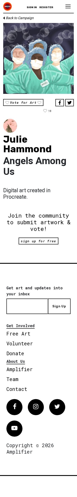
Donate (15, 353)
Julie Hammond (27, 144)
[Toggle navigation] (68, 6)
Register (46, 7)
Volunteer (19, 343)
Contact (16, 389)
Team (12, 379)
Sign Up (59, 306)
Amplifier (19, 369)
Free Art (18, 333)
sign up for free (38, 241)
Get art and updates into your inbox (34, 290)
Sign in (32, 7)
